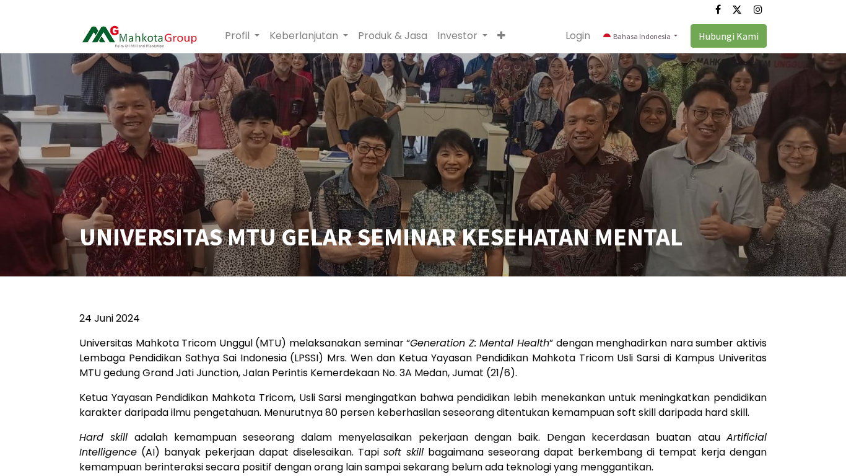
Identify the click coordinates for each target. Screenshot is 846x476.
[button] (501, 36)
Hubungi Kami (729, 36)
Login (577, 36)
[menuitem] (392, 36)
